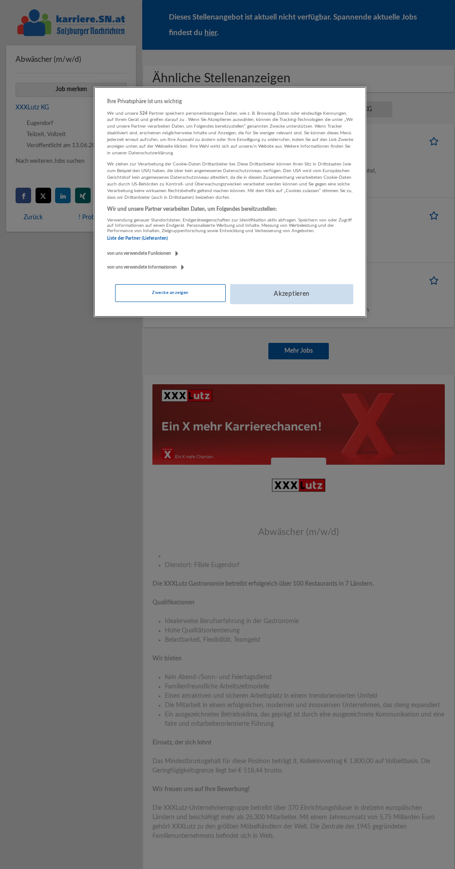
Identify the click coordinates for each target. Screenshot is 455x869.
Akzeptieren (292, 294)
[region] (230, 202)
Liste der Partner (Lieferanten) (137, 238)
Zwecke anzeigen (170, 292)
